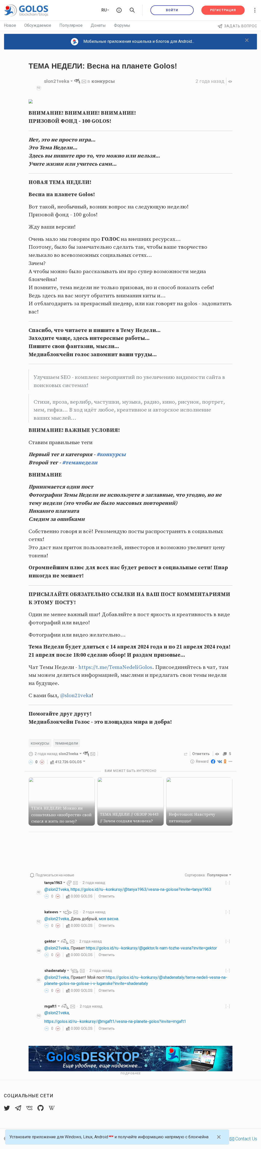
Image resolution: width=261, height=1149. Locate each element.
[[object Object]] (218, 754)
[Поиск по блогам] (132, 10)
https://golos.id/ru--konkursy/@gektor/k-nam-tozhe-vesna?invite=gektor (151, 948)
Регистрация (223, 10)
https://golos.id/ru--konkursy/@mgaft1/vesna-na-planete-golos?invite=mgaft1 (115, 1021)
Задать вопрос (240, 26)
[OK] (225, 761)
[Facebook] (213, 761)
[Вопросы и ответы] (119, 10)
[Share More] (230, 761)
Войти (172, 10)
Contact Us (245, 1138)
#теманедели (79, 462)
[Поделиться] (186, 754)
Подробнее (131, 1073)
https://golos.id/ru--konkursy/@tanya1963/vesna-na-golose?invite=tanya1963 (141, 889)
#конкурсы (111, 454)
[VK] (219, 761)
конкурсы (103, 81)
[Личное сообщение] (84, 81)
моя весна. (109, 918)
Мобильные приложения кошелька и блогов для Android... (138, 41)
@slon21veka (76, 695)
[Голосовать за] (31, 762)
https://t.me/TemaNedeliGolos (115, 667)
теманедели (66, 743)
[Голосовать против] (42, 762)
